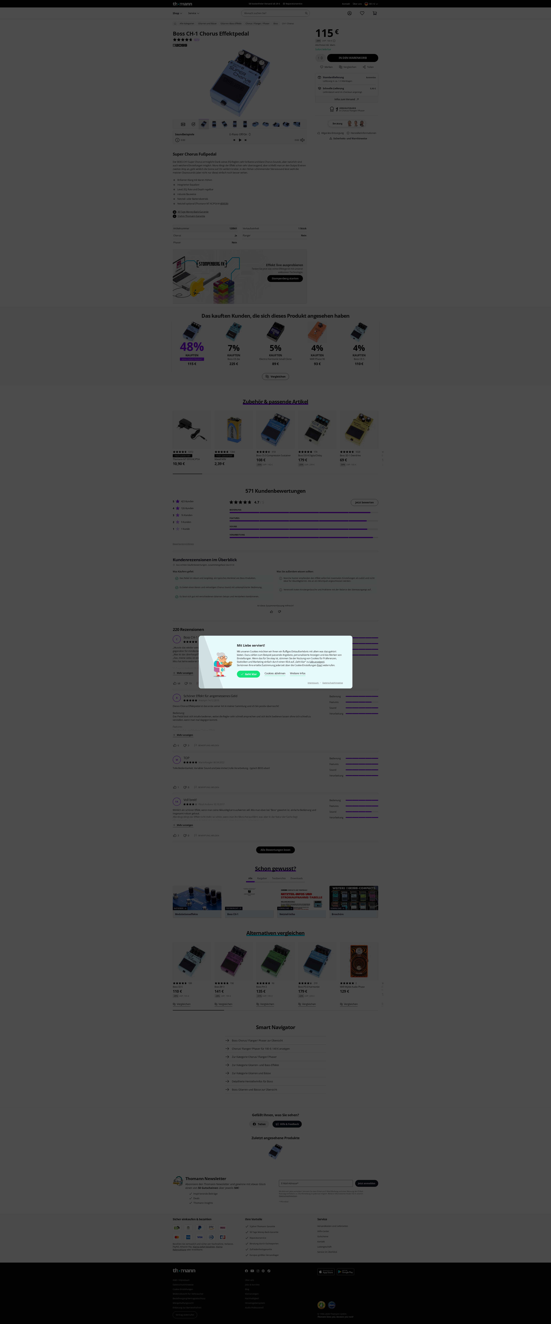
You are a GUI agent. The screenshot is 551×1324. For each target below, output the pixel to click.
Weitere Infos (297, 673)
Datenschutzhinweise (332, 682)
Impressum (313, 682)
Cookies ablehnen (275, 673)
